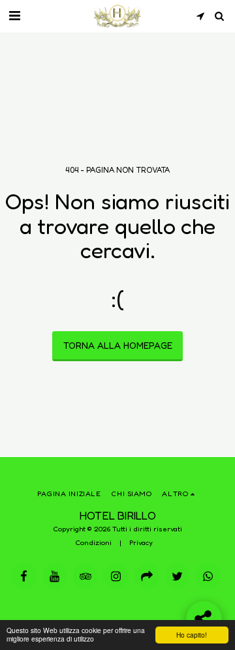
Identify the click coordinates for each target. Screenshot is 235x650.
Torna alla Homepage (117, 345)
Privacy (141, 542)
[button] (14, 15)
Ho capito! (191, 635)
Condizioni (93, 542)
